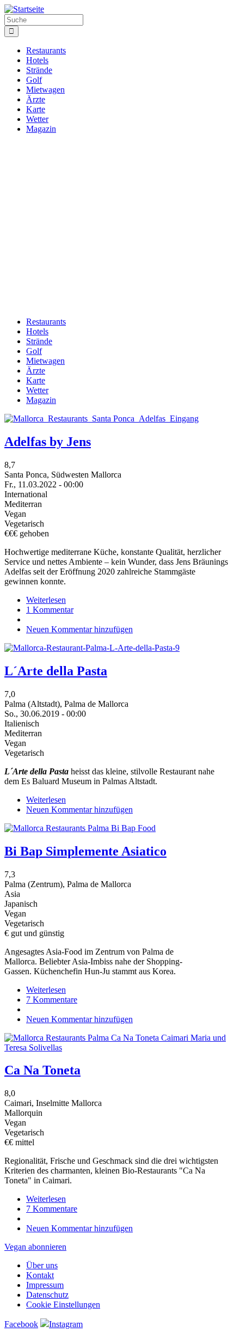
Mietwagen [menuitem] (45, 89)
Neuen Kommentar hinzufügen (79, 629)
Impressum (45, 1285)
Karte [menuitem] (35, 109)
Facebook (21, 1324)
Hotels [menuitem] (37, 60)
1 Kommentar (49, 609)
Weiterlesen (46, 599)
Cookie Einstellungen (63, 1304)
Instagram (66, 1324)
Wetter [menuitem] (37, 119)
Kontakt (40, 1275)
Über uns (42, 1265)
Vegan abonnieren (35, 1246)
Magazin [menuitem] (41, 128)
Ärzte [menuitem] (35, 99)
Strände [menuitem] (39, 70)
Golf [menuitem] (34, 79)
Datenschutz (47, 1294)
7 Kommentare (51, 999)
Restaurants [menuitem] (46, 50)
